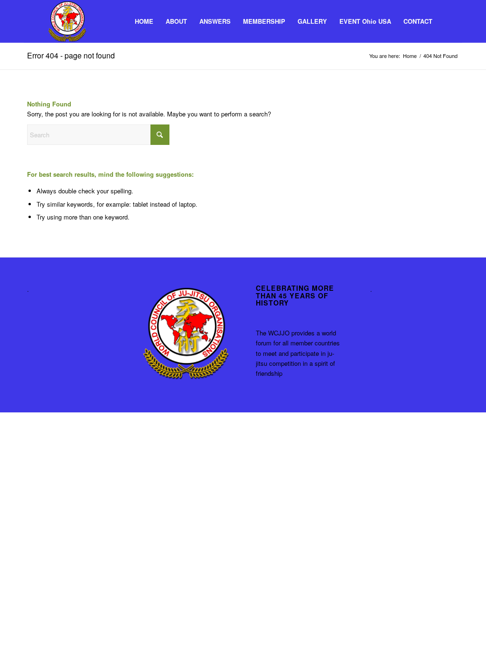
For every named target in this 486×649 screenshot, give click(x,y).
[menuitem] (144, 21)
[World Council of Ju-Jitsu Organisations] (67, 21)
